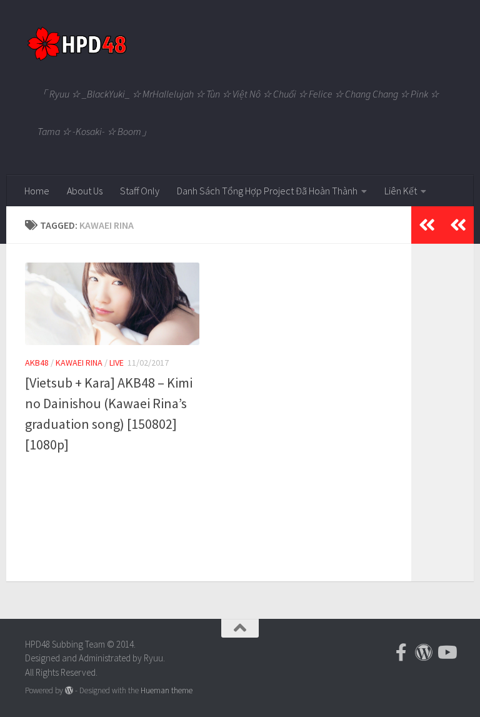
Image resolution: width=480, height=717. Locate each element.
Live (116, 362)
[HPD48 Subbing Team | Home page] (76, 44)
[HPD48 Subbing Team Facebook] (401, 652)
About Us (84, 190)
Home (36, 190)
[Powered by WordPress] (69, 690)
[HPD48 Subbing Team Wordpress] (423, 652)
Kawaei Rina (79, 362)
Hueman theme (166, 690)
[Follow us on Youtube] (446, 652)
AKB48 (37, 362)
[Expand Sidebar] (458, 225)
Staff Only (139, 190)
